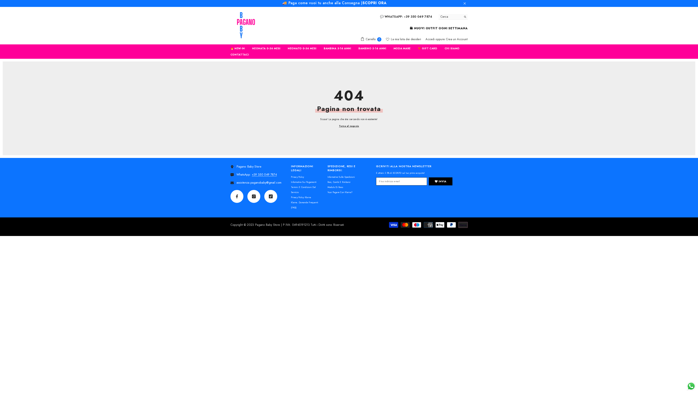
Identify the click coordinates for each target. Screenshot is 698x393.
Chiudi (464, 3)
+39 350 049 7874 (264, 174)
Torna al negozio (349, 126)
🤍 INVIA (440, 181)
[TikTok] (270, 196)
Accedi (430, 39)
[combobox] (450, 16)
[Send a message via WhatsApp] (691, 386)
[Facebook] (236, 196)
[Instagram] (253, 196)
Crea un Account (457, 39)
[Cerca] (453, 17)
